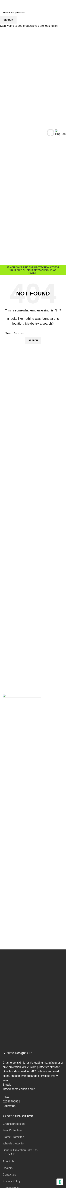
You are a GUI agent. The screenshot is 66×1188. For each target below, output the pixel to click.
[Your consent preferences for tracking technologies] (59, 1182)
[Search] (47, 132)
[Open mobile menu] (4, 132)
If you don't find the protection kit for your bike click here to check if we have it (33, 270)
